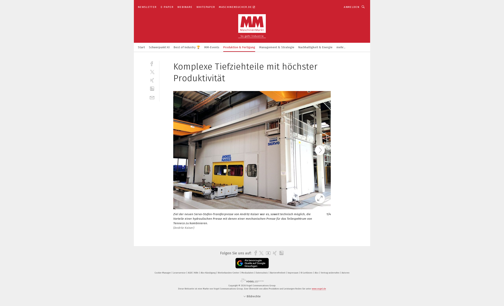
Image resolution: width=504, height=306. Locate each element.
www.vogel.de (319, 288)
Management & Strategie (276, 47)
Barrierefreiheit (278, 273)
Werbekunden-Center (229, 273)
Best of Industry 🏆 (187, 47)
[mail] (152, 97)
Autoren (345, 273)
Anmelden (351, 7)
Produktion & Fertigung (239, 47)
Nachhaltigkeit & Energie (315, 47)
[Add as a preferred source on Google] (252, 263)
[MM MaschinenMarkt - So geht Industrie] (141, 47)
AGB (190, 273)
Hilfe (196, 273)
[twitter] (152, 71)
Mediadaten (247, 273)
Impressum (293, 273)
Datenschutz (262, 273)
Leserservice (179, 273)
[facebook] (152, 63)
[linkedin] (152, 88)
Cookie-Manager (163, 273)
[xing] (152, 80)
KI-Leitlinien (307, 273)
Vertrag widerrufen (330, 273)
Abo (317, 273)
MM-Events (211, 47)
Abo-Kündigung (208, 273)
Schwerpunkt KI (159, 47)
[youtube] (267, 253)
